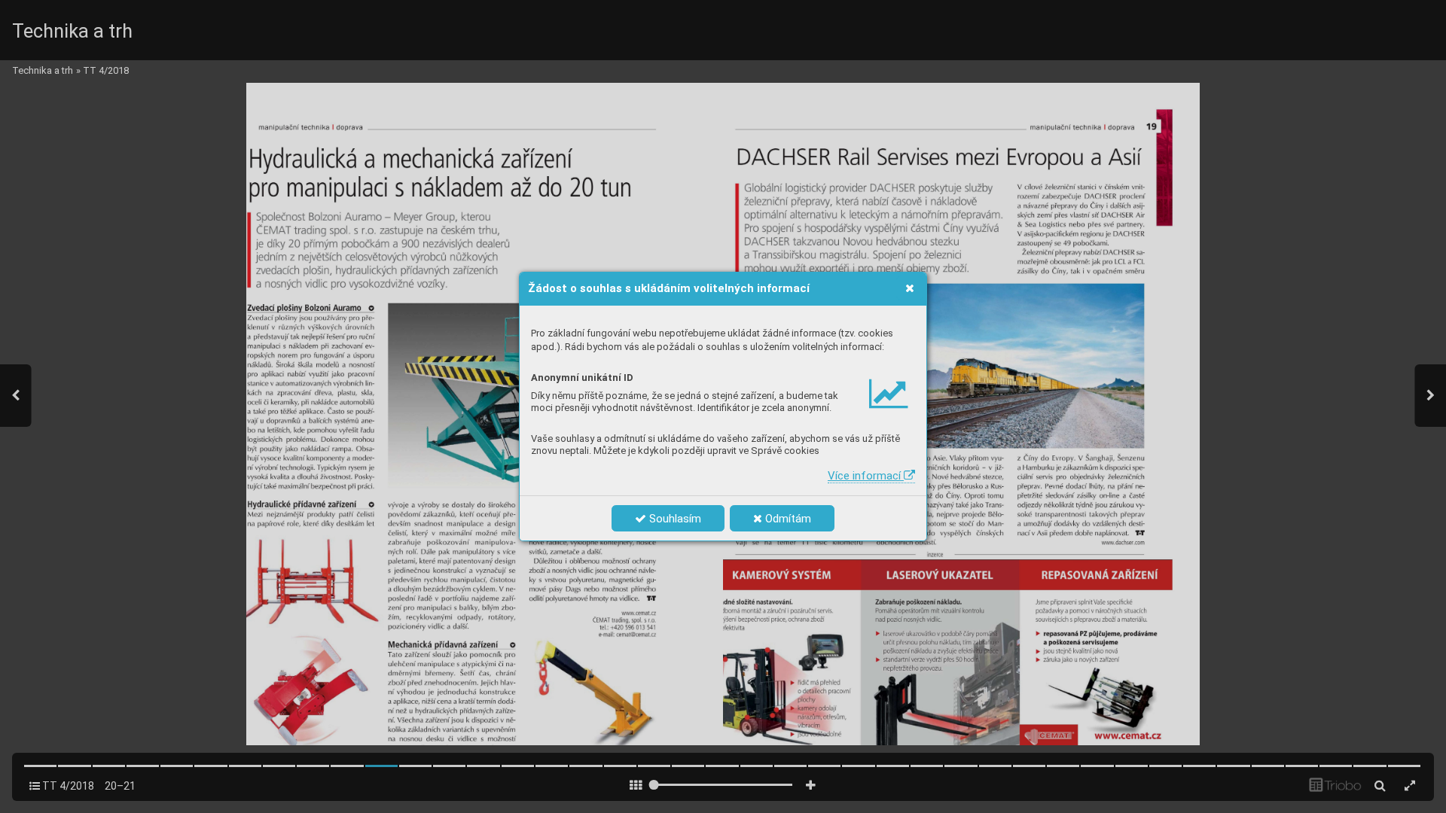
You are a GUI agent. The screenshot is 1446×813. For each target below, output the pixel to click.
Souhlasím (673, 518)
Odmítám (786, 518)
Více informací (866, 476)
